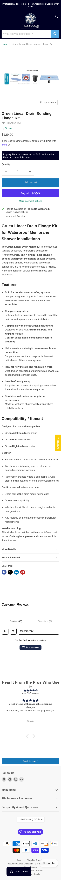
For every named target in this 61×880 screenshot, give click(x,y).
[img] (30, 690)
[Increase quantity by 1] (30, 171)
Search (19, 860)
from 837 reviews (30, 693)
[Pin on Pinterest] (22, 572)
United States (29, 819)
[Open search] (5, 631)
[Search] (55, 34)
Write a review (30, 647)
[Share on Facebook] (4, 572)
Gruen (8, 128)
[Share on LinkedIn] (16, 572)
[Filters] (13, 631)
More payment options (30, 201)
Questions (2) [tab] (45, 621)
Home (5, 44)
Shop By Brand (34, 860)
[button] (28, 736)
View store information (15, 216)
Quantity (6, 164)
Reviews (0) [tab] (16, 621)
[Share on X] (10, 572)
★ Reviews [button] (58, 443)
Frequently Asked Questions (20, 863)
